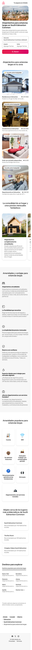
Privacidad (12, 641)
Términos (19, 641)
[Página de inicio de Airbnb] (3, 3)
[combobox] (15, 40)
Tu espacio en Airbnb (20, 3)
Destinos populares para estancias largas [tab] (14, 568)
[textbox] (9, 46)
